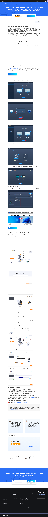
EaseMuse (21, 504)
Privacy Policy (21, 495)
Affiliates (26, 503)
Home (4, 3)
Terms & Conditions (22, 499)
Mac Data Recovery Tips (6, 494)
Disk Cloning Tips (5, 502)
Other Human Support (14, 498)
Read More (30, 446)
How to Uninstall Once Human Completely (14, 456)
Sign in (45, 1)
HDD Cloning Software (5, 504)
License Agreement (22, 498)
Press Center (26, 498)
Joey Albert (18, 420)
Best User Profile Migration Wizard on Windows (20, 402)
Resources (4, 491)
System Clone (33, 397)
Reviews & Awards (27, 499)
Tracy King (34, 420)
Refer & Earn (26, 508)
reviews (18, 446)
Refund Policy (21, 494)
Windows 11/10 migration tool (14, 68)
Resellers (26, 502)
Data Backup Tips (5, 499)
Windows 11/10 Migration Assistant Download (31, 460)
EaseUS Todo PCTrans (33, 46)
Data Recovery (13, 1)
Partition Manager (18, 1)
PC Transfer (6, 3)
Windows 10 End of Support (13, 409)
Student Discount (27, 507)
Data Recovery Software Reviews (7, 498)
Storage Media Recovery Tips (6, 495)
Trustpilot (38, 496)
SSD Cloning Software (5, 503)
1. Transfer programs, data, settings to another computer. (17, 43)
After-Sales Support (14, 495)
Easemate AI (21, 503)
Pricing (43, 1)
